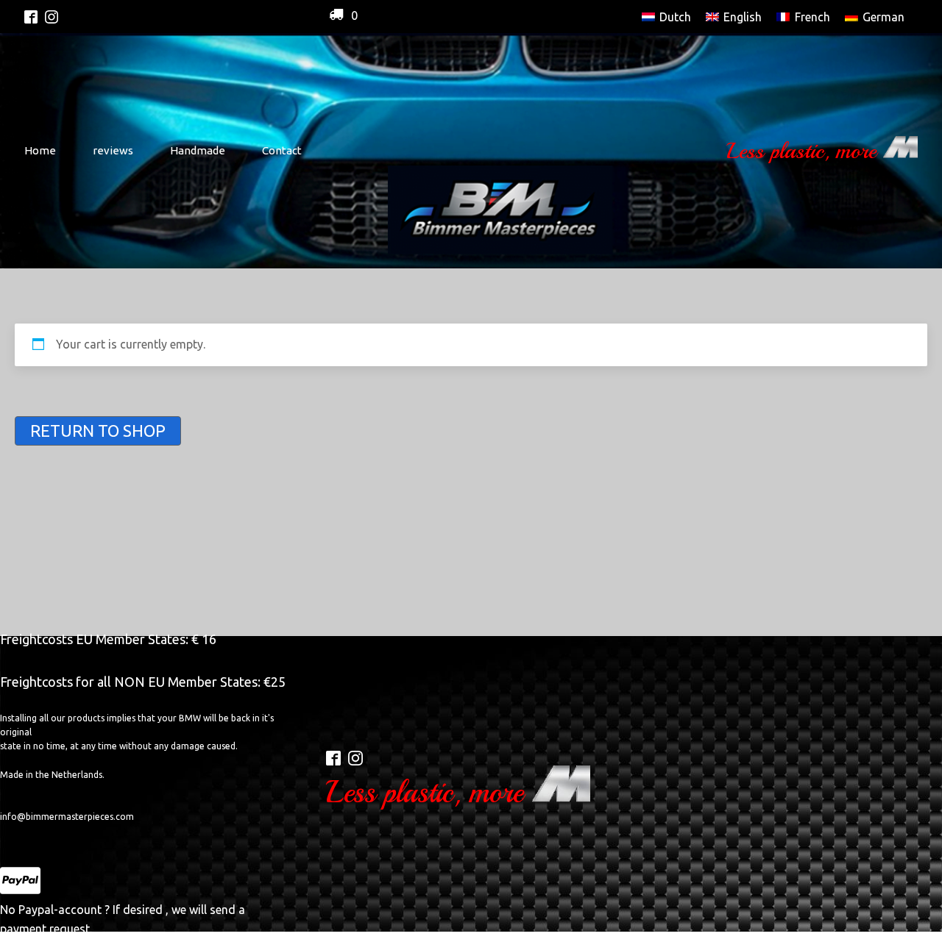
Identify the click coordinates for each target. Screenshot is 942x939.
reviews (113, 150)
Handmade (197, 150)
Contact (282, 150)
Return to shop (98, 430)
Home (40, 150)
